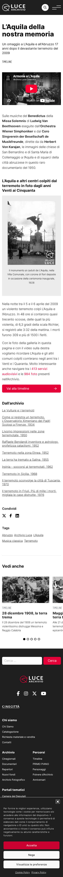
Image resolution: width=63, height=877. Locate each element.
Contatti (6, 742)
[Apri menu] (56, 7)
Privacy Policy (38, 872)
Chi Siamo (7, 726)
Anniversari (39, 779)
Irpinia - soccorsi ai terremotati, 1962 (27, 466)
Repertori (7, 769)
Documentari (9, 763)
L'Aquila (38, 535)
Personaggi (39, 769)
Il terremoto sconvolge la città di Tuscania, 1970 (31, 482)
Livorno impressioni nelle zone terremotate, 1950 (23, 433)
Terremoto (31, 540)
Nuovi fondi (8, 774)
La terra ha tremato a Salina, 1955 (25, 459)
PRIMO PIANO (41, 763)
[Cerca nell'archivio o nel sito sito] (45, 7)
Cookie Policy (22, 872)
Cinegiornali (8, 758)
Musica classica (12, 540)
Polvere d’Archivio (43, 774)
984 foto (30, 374)
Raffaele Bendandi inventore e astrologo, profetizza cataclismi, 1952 (30, 443)
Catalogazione (10, 731)
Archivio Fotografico (13, 779)
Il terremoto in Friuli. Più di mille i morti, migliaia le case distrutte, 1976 (29, 493)
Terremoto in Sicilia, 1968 (19, 474)
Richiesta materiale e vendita (18, 736)
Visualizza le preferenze (31, 864)
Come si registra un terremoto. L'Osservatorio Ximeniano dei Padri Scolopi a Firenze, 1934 (26, 421)
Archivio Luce (23, 535)
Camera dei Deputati (14, 796)
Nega (31, 855)
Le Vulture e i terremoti (18, 410)
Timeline (7, 61)
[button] (57, 801)
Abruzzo (7, 535)
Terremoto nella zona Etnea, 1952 (25, 452)
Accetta (31, 845)
